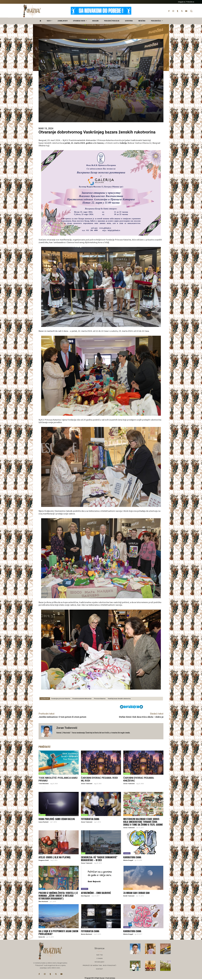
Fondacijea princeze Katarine (60, 698)
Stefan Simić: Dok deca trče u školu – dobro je (141, 717)
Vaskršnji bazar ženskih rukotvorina (119, 698)
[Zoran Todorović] (47, 731)
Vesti (83, 853)
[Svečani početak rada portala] (150, 965)
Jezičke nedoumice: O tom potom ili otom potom (62, 717)
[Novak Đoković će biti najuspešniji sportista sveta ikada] (135, 949)
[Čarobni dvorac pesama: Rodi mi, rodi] (101, 763)
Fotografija (85, 927)
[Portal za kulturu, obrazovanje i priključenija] (32, 11)
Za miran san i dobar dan (136, 893)
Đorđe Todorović (128, 896)
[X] (182, 11)
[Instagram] (173, 11)
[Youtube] (186, 11)
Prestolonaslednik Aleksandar (82, 698)
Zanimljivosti (128, 815)
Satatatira (127, 853)
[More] (103, 706)
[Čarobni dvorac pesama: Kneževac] (143, 763)
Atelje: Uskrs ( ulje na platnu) (54, 857)
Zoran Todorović (66, 727)
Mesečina (42, 773)
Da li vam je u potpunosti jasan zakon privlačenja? (58, 932)
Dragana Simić (44, 860)
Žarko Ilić (42, 937)
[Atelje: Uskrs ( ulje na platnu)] (59, 842)
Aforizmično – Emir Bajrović (96, 893)
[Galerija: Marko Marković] (165, 965)
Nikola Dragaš (128, 860)
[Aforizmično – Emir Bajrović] (101, 878)
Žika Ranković (43, 901)
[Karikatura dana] (143, 842)
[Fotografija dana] (101, 804)
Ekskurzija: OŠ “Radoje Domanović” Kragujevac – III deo (99, 858)
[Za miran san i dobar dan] (143, 878)
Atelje (41, 853)
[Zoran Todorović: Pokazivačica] (165, 949)
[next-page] (43, 788)
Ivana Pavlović (44, 822)
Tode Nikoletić (44, 783)
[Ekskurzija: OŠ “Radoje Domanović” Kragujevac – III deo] (101, 842)
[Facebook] (168, 11)
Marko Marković (86, 934)
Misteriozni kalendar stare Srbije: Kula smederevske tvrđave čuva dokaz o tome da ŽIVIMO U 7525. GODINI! (143, 821)
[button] (191, 11)
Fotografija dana (90, 819)
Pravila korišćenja (110, 978)
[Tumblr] (177, 11)
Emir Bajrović (85, 896)
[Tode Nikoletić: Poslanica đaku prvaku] (59, 763)
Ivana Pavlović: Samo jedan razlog (57, 819)
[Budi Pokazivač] (135, 965)
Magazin (41, 889)
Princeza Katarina (99, 698)
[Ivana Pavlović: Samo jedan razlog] (59, 804)
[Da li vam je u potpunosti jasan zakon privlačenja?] (59, 916)
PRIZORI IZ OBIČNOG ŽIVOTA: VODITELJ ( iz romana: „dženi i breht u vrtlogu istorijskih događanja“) (58, 895)
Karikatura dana (132, 857)
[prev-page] (40, 788)
